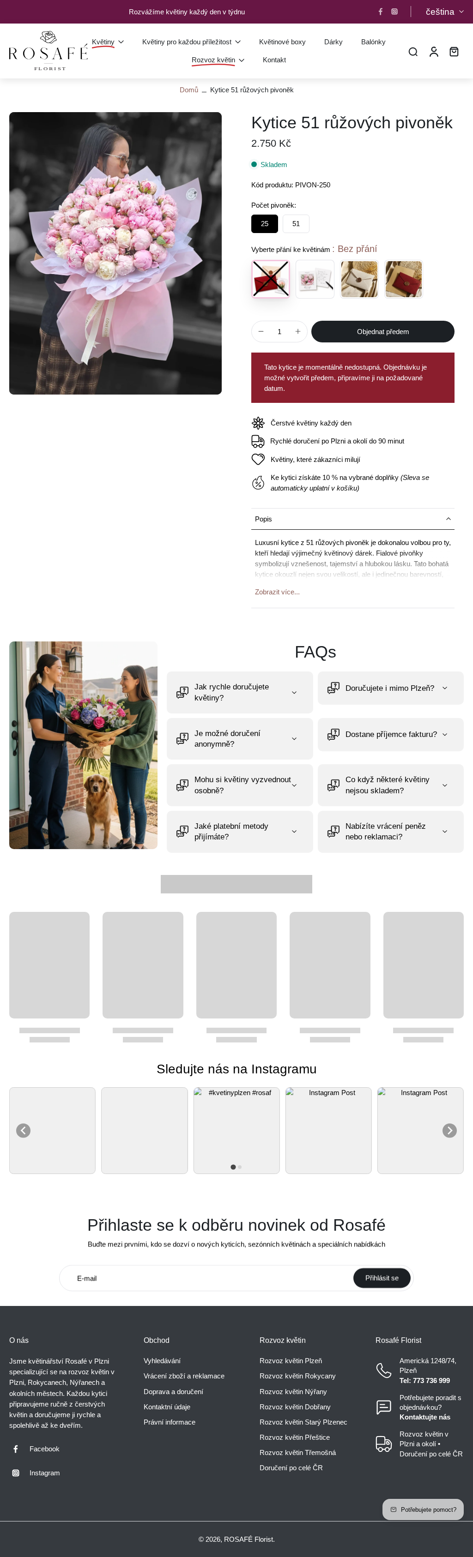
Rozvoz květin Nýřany (293, 1391)
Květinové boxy (282, 41)
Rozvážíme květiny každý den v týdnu (187, 12)
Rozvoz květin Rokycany (298, 1376)
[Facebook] (381, 11)
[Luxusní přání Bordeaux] (403, 279)
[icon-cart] (453, 51)
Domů (189, 90)
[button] (383, 331)
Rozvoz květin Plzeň (291, 1361)
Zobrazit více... (277, 592)
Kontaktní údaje (167, 1407)
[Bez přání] (270, 279)
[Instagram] (394, 11)
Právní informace (169, 1422)
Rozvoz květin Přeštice (295, 1437)
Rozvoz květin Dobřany (295, 1407)
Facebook (45, 1449)
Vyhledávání (162, 1361)
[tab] (233, 1166)
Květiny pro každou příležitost (186, 41)
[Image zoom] (115, 253)
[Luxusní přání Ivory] (359, 279)
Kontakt (274, 59)
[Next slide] (450, 1131)
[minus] (261, 331)
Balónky (373, 41)
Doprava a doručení (173, 1391)
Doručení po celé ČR (291, 1468)
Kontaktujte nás (425, 1417)
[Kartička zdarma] (315, 279)
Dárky (333, 41)
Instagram (45, 1473)
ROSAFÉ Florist (248, 1539)
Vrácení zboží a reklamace (184, 1376)
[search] (413, 51)
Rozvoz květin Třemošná (298, 1452)
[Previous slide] (23, 1131)
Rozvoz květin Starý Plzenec (303, 1422)
